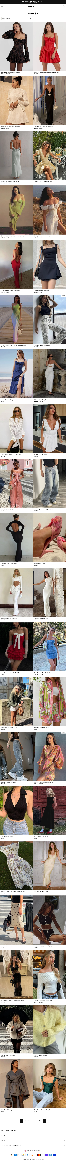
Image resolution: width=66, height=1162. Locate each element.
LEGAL (3, 1140)
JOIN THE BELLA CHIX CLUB (11, 1145)
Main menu (5, 1135)
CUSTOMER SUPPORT (8, 1130)
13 (40, 1121)
